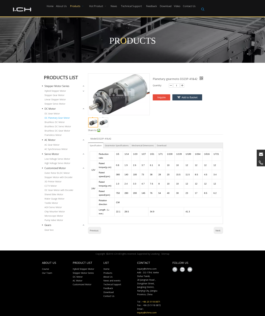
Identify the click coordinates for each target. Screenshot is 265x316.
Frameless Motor (53, 135)
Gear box (49, 229)
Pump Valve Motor (53, 220)
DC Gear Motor (52, 113)
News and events (112, 280)
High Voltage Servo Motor (57, 163)
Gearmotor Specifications (117, 145)
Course (45, 268)
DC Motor (50, 108)
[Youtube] (189, 269)
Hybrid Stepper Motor (55, 90)
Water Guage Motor (54, 198)
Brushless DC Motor (54, 122)
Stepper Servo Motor (54, 103)
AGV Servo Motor (53, 207)
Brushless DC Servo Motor (57, 126)
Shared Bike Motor (53, 194)
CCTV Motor (50, 185)
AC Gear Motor (52, 144)
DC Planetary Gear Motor (57, 117)
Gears (47, 225)
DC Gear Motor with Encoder (58, 190)
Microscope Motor (53, 215)
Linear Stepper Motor (55, 99)
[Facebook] (174, 269)
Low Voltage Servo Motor (57, 158)
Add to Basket (190, 97)
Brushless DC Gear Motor (57, 130)
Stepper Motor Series (56, 86)
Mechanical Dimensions (143, 145)
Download (161, 145)
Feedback (108, 288)
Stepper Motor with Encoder (58, 177)
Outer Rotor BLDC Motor (57, 172)
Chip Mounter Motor (54, 211)
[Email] (261, 154)
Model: (93, 138)
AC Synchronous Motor (56, 149)
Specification (96, 145)
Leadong (155, 253)
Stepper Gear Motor (54, 95)
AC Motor (50, 140)
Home (106, 268)
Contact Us (108, 296)
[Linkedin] (182, 269)
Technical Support (112, 284)
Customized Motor (55, 168)
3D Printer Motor (52, 181)
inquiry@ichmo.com (147, 268)
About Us (108, 276)
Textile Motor (51, 202)
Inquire (161, 97)
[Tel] (261, 163)
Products (107, 272)
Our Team (47, 272)
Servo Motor (51, 154)
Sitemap (165, 253)
